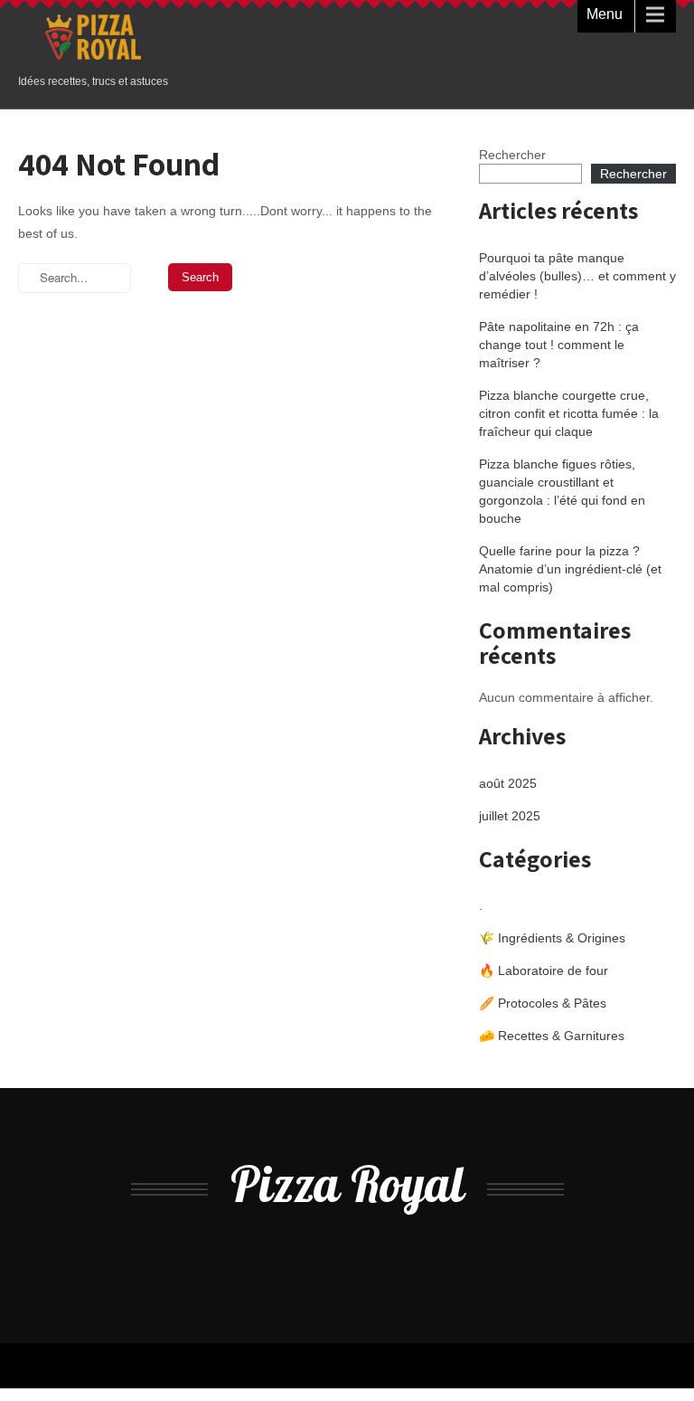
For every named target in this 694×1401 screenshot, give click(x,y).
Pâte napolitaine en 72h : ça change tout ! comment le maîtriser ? (559, 344)
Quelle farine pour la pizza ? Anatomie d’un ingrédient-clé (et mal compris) (570, 569)
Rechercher (512, 154)
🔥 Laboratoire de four (543, 970)
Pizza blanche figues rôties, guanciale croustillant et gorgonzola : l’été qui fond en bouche (562, 491)
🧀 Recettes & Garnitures (551, 1035)
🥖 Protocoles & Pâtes (542, 1003)
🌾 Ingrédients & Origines (552, 938)
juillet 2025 (509, 816)
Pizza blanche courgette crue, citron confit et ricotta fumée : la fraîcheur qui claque (569, 413)
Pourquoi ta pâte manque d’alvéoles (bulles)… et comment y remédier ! (577, 276)
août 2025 (508, 783)
